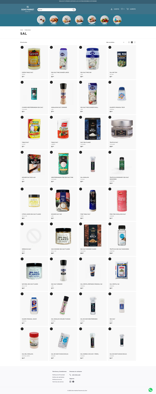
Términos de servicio (58, 381)
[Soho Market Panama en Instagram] (70, 381)
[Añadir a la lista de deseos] (22, 47)
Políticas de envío (57, 379)
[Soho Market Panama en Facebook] (73, 381)
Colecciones (28, 30)
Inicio (21, 30)
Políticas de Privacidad (58, 374)
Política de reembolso (58, 377)
